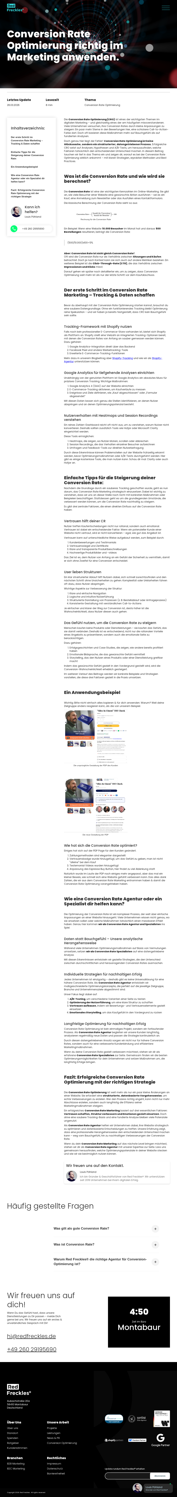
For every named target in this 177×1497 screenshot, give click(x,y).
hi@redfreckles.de (31, 1336)
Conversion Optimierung (62, 1443)
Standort (12, 1433)
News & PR (53, 1438)
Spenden (12, 1438)
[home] (11, 8)
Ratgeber (13, 1443)
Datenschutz (55, 1468)
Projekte (52, 1428)
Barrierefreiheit (56, 1473)
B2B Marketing (16, 1463)
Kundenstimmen (17, 1448)
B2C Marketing (16, 1468)
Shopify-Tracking (122, 358)
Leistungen (53, 1433)
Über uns (12, 1428)
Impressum (54, 1463)
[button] (166, 8)
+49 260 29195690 (31, 1349)
